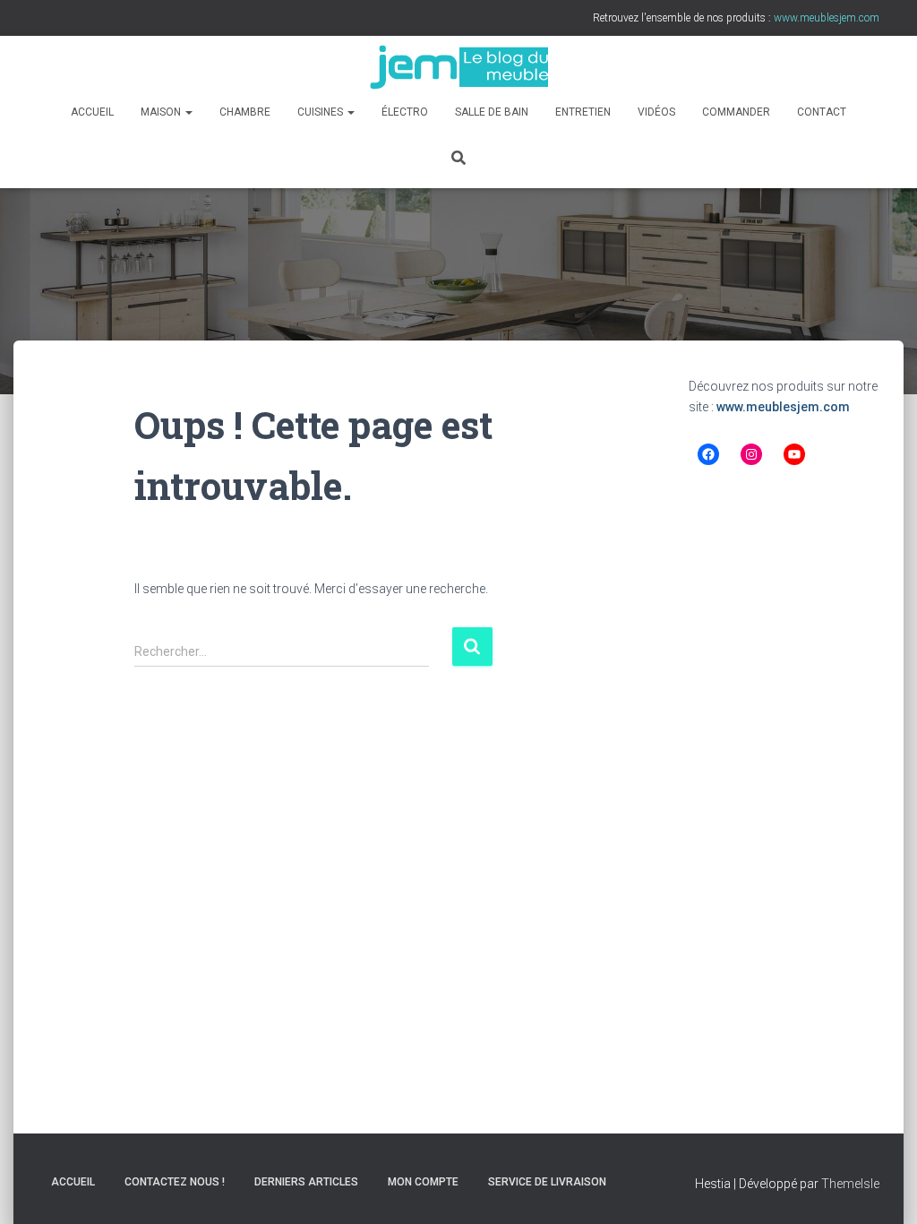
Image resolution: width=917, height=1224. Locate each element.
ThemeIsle (850, 1184)
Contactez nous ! (174, 1182)
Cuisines (321, 112)
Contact (821, 112)
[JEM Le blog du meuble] (458, 67)
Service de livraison (547, 1182)
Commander (736, 112)
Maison (162, 112)
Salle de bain (491, 112)
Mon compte (423, 1182)
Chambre (244, 112)
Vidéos (656, 112)
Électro (404, 112)
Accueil (92, 112)
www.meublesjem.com (783, 407)
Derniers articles (306, 1182)
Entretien (583, 112)
